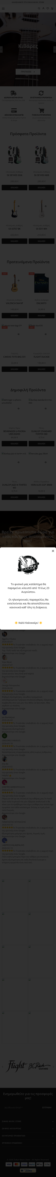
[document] (28, 588)
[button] (53, 550)
